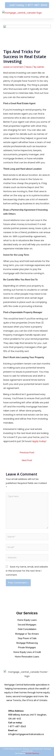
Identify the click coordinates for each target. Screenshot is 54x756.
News (29, 66)
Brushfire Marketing (32, 753)
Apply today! (39, 441)
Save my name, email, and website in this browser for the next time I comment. (27, 570)
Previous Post (27, 452)
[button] (47, 12)
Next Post (27, 460)
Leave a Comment (13, 66)
